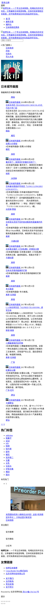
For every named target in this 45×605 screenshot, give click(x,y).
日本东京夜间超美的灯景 (16, 270)
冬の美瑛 (9, 289)
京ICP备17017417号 (30, 592)
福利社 (9, 24)
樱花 (8, 149)
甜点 (8, 475)
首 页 (8, 19)
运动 (8, 441)
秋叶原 (9, 449)
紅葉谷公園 (10, 370)
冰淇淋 (9, 209)
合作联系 (9, 581)
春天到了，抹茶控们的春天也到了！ (21, 162)
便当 (8, 420)
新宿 (8, 330)
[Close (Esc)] (2, 601)
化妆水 (9, 54)
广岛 (8, 390)
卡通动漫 (9, 258)
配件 (8, 452)
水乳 (8, 463)
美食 (12, 330)
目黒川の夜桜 (11, 144)
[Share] (4, 601)
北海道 (13, 295)
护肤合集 (9, 469)
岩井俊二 (9, 457)
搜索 (3, 5)
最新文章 (9, 22)
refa (7, 443)
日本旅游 (9, 48)
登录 (3, 3)
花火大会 (9, 57)
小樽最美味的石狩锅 (14, 343)
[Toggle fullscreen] (7, 601)
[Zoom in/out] (9, 601)
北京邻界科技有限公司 (15, 574)
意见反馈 (9, 584)
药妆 (8, 51)
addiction (9, 435)
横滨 (8, 472)
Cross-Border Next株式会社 (17, 571)
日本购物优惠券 (12, 27)
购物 (8, 446)
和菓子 (9, 438)
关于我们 (9, 578)
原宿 (14, 209)
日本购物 (9, 520)
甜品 (8, 131)
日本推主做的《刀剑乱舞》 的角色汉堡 (22, 249)
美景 (8, 236)
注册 (7, 3)
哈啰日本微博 (11, 568)
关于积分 (9, 587)
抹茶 (8, 174)
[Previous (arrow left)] (2, 603)
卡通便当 (9, 403)
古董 (8, 460)
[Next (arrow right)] (4, 603)
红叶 (12, 390)
